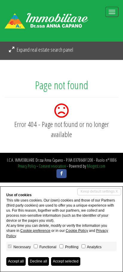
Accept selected (66, 261)
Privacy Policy (27, 166)
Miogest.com (96, 166)
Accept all (16, 261)
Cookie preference (35, 231)
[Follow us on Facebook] (61, 173)
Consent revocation (52, 166)
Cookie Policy (77, 231)
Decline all (38, 261)
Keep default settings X (99, 191)
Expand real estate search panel (44, 49)
